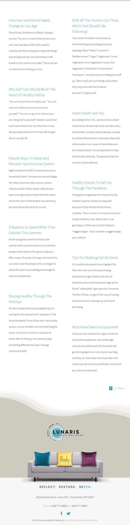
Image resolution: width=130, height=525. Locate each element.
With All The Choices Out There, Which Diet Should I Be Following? (95, 26)
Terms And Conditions (88, 520)
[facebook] (61, 513)
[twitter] (68, 513)
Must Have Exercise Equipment (95, 327)
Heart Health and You (88, 113)
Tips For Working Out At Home (95, 257)
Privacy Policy (70, 520)
